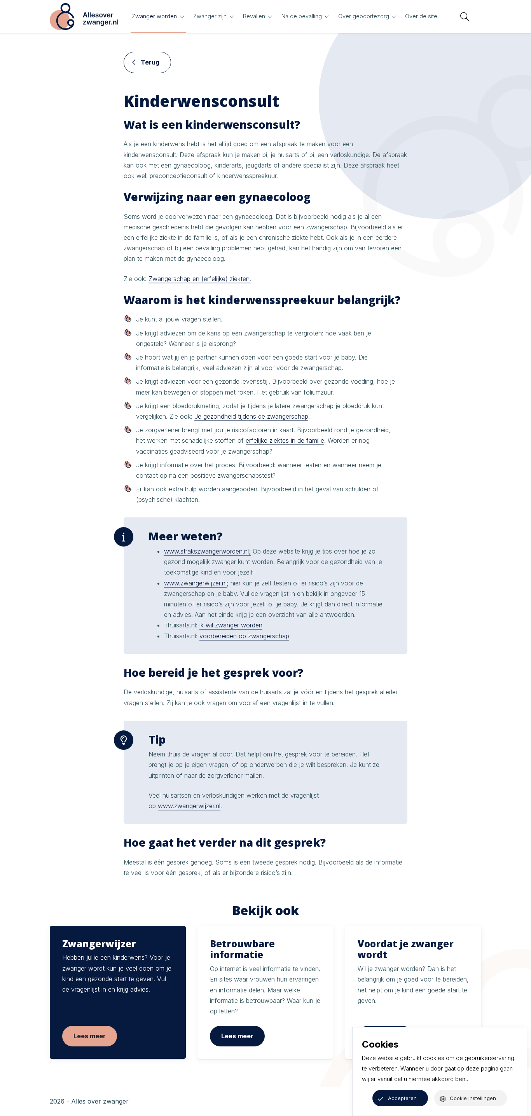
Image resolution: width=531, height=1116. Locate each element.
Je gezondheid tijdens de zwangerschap (251, 416)
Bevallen (254, 16)
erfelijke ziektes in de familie (285, 440)
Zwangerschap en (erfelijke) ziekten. (199, 279)
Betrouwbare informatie (242, 949)
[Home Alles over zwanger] (84, 16)
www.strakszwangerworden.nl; (207, 551)
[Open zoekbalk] (464, 16)
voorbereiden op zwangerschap (244, 636)
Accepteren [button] (402, 1098)
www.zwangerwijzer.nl (195, 583)
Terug (149, 62)
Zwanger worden (154, 16)
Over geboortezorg (363, 16)
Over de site (421, 16)
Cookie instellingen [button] (473, 1098)
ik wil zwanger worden (230, 625)
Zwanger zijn (210, 16)
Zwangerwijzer (99, 943)
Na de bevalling (301, 16)
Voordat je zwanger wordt (406, 949)
